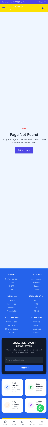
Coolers (36, 325)
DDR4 (36, 307)
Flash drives (36, 329)
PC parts (11, 325)
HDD (36, 300)
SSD (36, 304)
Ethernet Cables (11, 329)
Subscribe (24, 368)
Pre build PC (12, 311)
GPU (12, 290)
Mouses (36, 332)
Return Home (24, 150)
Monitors (11, 307)
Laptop (11, 300)
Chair (12, 282)
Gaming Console (11, 279)
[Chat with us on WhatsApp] (40, 408)
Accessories (36, 279)
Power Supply (11, 322)
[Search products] (43, 8)
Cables (36, 286)
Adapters (36, 282)
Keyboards (11, 304)
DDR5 (11, 286)
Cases (36, 290)
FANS (11, 332)
